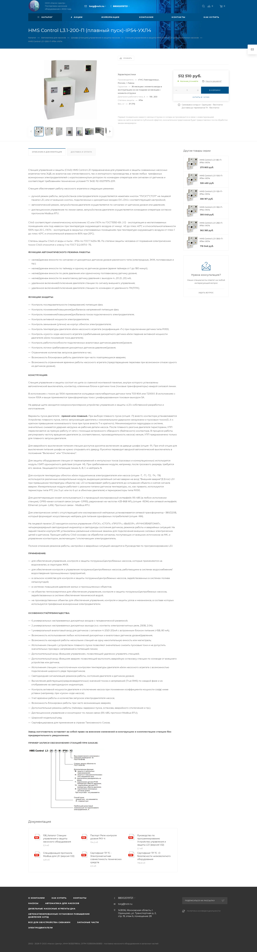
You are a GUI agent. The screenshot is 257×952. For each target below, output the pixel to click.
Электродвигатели (40, 927)
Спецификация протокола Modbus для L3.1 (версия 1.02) (59, 854)
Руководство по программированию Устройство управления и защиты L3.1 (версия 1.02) (151, 840)
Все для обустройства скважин (49, 922)
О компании (36, 898)
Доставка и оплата (81, 152)
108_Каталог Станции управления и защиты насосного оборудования (57, 838)
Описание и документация (47, 152)
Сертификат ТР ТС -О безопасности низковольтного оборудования (154, 856)
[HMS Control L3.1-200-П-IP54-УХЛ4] (70, 89)
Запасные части (88, 922)
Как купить (59, 898)
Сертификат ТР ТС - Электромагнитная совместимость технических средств (106, 858)
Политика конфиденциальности (204, 911)
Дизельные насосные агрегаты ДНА (51, 908)
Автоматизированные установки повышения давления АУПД (59, 915)
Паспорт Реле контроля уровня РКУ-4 (103, 837)
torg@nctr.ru (96, 6)
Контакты (79, 898)
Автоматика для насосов (62, 903)
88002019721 (120, 6)
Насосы (33, 903)
